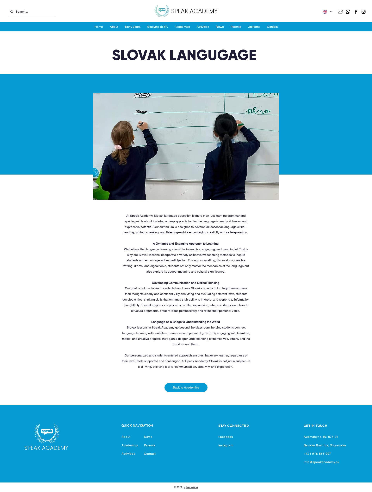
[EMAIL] (340, 11)
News (148, 437)
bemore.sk (192, 487)
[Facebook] (355, 11)
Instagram (225, 445)
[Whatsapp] (348, 11)
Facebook (225, 437)
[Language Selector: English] (327, 11)
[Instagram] (363, 11)
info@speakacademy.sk (321, 462)
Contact (150, 453)
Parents (150, 445)
